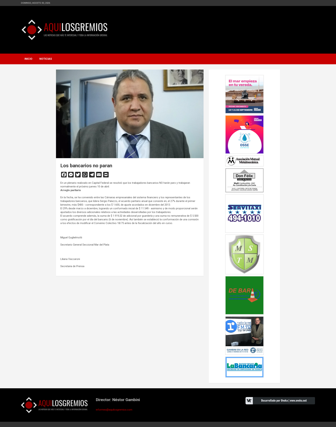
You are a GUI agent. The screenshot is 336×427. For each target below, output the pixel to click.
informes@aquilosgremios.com (114, 409)
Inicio (28, 58)
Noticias (45, 58)
